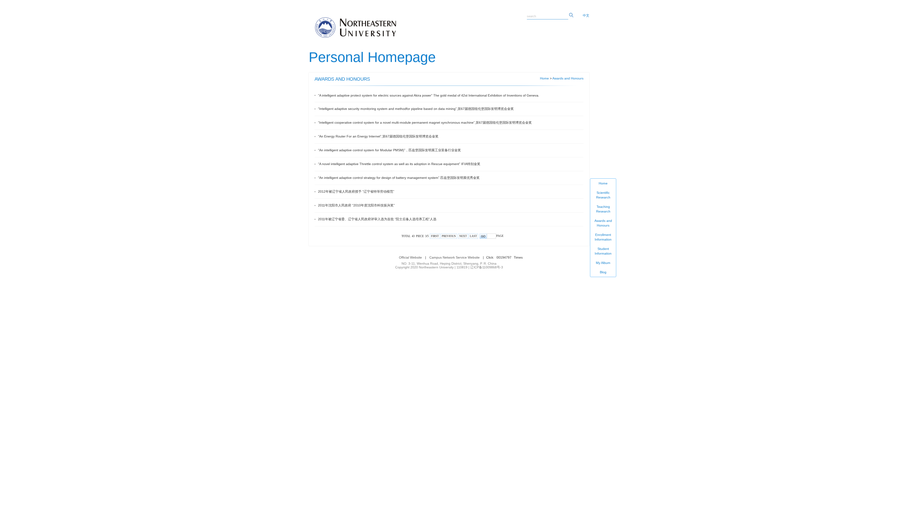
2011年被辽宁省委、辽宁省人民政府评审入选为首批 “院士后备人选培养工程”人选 (377, 219)
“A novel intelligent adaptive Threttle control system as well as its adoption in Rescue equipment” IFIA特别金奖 (399, 164)
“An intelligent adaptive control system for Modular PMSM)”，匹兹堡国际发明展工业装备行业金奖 (389, 150)
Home (603, 183)
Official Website (410, 257)
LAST (473, 236)
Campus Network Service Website (454, 257)
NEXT (463, 236)
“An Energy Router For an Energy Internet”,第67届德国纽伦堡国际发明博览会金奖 (378, 136)
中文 (586, 15)
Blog (603, 272)
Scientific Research (603, 195)
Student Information (603, 251)
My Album (603, 263)
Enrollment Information (603, 237)
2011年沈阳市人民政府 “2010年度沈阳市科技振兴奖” (356, 205)
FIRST (435, 236)
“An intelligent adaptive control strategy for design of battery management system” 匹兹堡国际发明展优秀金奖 (399, 178)
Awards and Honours (603, 223)
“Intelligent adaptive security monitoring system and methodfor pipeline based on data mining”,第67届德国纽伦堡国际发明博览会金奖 (416, 109)
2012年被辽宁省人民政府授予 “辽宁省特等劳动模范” (356, 191)
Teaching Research (603, 209)
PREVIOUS (449, 236)
